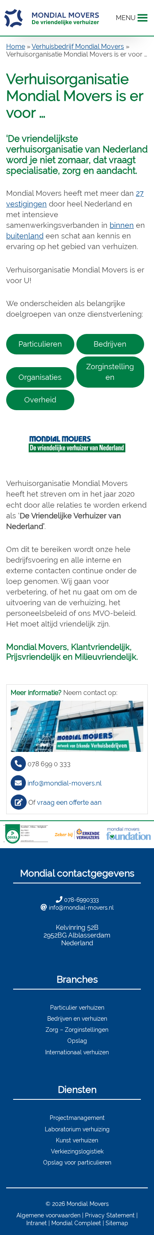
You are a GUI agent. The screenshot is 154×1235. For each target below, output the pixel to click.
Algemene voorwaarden (48, 1215)
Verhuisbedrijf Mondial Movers (78, 46)
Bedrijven (110, 344)
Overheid (40, 399)
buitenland (25, 236)
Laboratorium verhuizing (77, 1129)
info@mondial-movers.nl (64, 783)
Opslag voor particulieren (77, 1162)
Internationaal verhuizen (77, 1052)
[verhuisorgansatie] (77, 444)
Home (15, 46)
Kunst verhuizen (77, 1140)
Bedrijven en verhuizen (77, 1018)
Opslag (77, 1040)
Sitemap (117, 1222)
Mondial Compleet (76, 1222)
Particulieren (40, 344)
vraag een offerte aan (69, 802)
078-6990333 (81, 899)
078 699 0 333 (49, 764)
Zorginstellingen (110, 371)
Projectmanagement (77, 1117)
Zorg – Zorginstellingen (77, 1029)
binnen (122, 225)
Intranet (36, 1222)
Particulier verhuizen (77, 1007)
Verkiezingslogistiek (77, 1151)
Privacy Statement (110, 1215)
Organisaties (40, 377)
